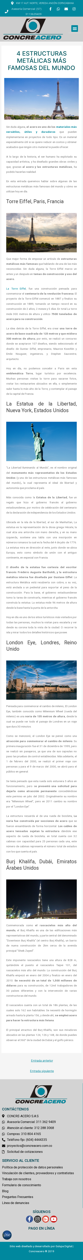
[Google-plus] (45, 1219)
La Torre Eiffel (16, 288)
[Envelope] (66, 8)
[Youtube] (53, 1219)
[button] (74, 28)
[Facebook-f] (50, 8)
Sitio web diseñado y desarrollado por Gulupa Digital (41, 1246)
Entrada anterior (42, 1060)
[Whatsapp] (58, 8)
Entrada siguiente (42, 1071)
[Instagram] (74, 8)
